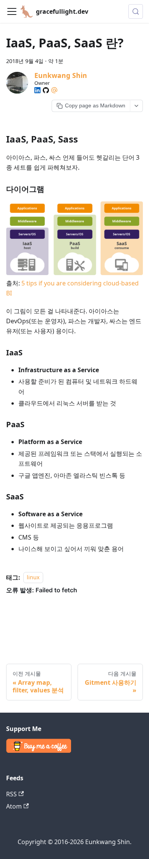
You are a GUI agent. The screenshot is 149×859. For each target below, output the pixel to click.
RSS (11, 794)
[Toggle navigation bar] (12, 11)
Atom (14, 806)
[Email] (54, 90)
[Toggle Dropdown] (136, 106)
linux (33, 577)
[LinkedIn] (37, 90)
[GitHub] (46, 90)
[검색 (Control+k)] (135, 11)
